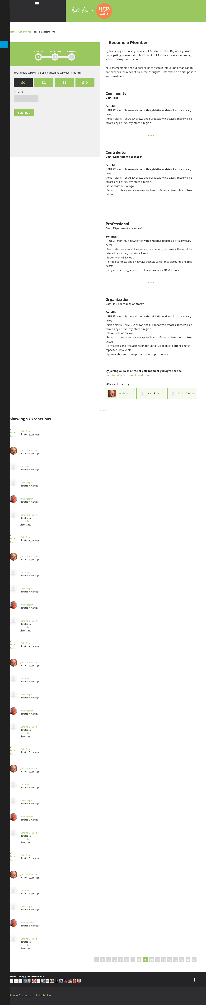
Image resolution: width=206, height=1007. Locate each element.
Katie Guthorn (26, 431)
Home (12, 31)
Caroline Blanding (28, 515)
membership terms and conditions (128, 375)
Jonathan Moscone (28, 450)
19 (181, 960)
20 (188, 960)
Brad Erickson (26, 498)
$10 (85, 82)
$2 (44, 82)
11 (157, 960)
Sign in (13, 995)
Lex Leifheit (25, 521)
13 (169, 960)
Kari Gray (153, 393)
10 (151, 960)
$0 (23, 82)
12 (163, 960)
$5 (64, 82)
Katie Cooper (186, 393)
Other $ (18, 92)
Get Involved (24, 31)
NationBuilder (43, 995)
